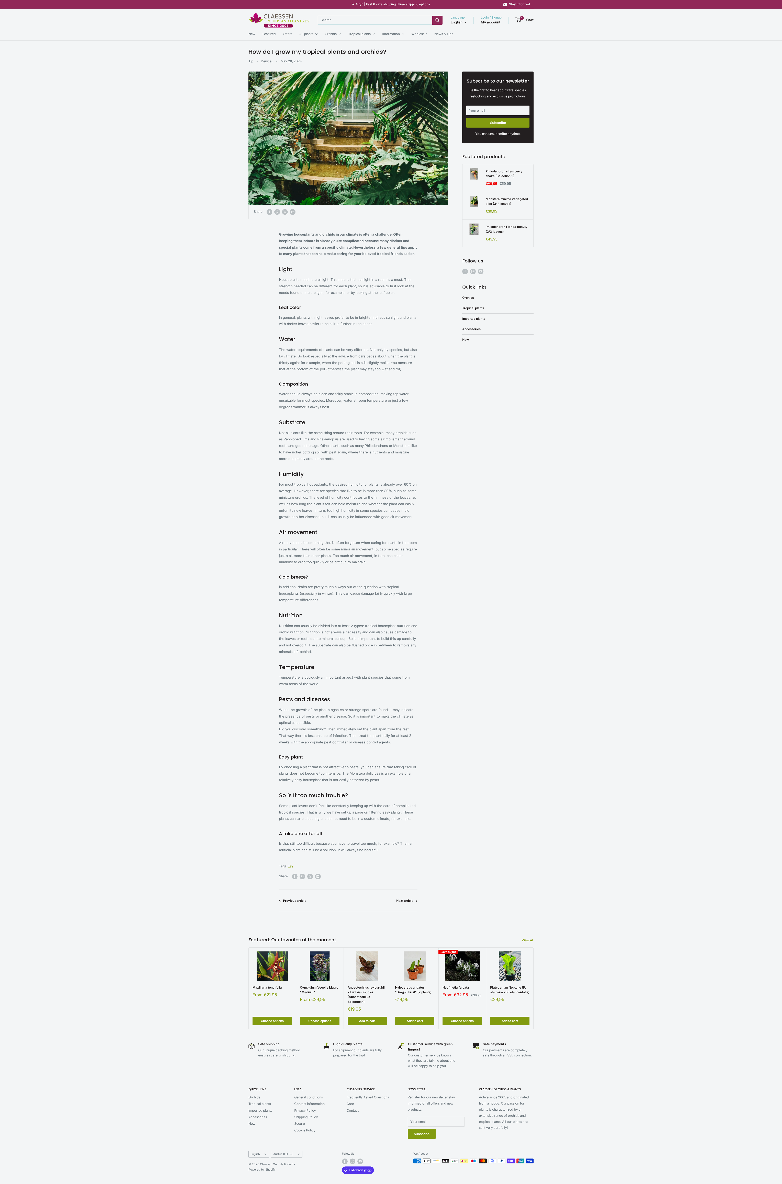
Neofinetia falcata (456, 987)
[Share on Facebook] (269, 212)
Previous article (294, 901)
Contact (353, 1110)
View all (528, 940)
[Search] (437, 20)
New (251, 34)
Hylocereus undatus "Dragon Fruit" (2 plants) (413, 990)
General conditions (308, 1097)
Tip (250, 61)
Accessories (471, 329)
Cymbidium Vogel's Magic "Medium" (319, 990)
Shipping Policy (306, 1117)
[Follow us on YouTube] (480, 271)
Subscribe (498, 123)
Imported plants (473, 319)
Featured (269, 34)
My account (490, 22)
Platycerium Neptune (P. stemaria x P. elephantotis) (509, 990)
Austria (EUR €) (283, 1154)
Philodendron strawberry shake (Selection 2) (504, 173)
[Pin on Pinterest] (277, 212)
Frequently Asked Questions (368, 1097)
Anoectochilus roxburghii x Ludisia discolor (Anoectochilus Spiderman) (366, 995)
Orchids (331, 34)
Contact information (309, 1104)
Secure (299, 1123)
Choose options (272, 1021)
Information (391, 34)
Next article (404, 901)
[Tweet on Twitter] (285, 212)
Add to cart (367, 1021)
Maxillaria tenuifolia (267, 987)
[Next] (533, 988)
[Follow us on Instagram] (473, 271)
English (255, 1154)
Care (350, 1104)
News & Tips (443, 34)
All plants (306, 34)
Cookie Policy (304, 1130)
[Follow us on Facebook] (465, 271)
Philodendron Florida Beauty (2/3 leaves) (506, 229)
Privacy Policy (305, 1110)
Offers (287, 34)
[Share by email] (292, 212)
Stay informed (519, 4)
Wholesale (419, 34)
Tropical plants (359, 34)
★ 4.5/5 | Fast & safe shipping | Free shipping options (390, 4)
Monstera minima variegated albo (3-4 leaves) (507, 201)
